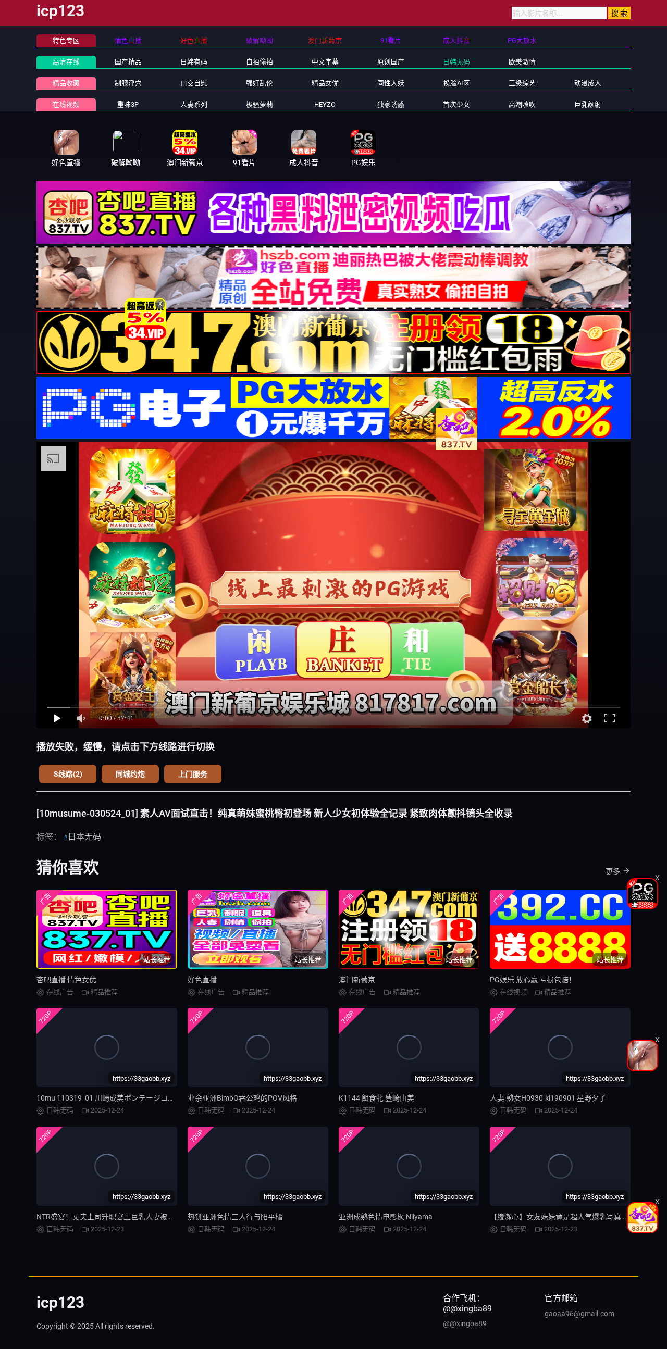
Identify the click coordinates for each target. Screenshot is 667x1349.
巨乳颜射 (587, 104)
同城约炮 (130, 774)
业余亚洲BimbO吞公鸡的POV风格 (242, 1098)
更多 (613, 871)
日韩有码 (193, 62)
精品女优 (325, 83)
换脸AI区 (456, 83)
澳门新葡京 (357, 980)
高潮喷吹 (522, 104)
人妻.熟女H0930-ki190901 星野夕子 (548, 1098)
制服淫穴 (128, 83)
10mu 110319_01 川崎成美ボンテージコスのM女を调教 (127, 1098)
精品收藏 (66, 83)
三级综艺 (522, 83)
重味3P (128, 104)
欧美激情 (522, 62)
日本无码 (84, 837)
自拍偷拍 (259, 62)
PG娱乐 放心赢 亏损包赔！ (533, 980)
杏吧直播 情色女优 (66, 980)
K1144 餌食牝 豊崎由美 (376, 1098)
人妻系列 (193, 104)
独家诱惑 (390, 104)
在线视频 (66, 104)
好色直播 (202, 980)
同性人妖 (390, 83)
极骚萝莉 (259, 104)
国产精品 (128, 62)
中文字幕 (325, 62)
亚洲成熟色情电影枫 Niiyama (386, 1217)
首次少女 (456, 104)
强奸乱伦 (259, 83)
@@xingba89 (465, 1323)
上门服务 (192, 774)
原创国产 (390, 62)
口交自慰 (193, 83)
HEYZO (325, 104)
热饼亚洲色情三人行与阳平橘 (235, 1217)
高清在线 (66, 62)
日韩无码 (456, 62)
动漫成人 (587, 83)
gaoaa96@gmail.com (579, 1313)
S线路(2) (68, 774)
